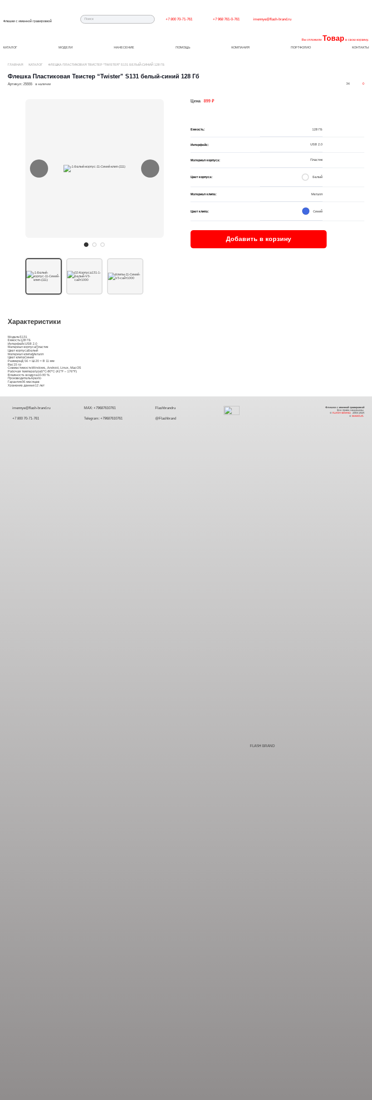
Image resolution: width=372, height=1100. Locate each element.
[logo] (27, 17)
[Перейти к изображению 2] (94, 244)
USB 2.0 (31, 343)
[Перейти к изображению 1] (86, 244)
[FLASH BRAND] (236, 746)
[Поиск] (151, 19)
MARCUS (357, 416)
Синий (29, 357)
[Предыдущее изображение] (39, 168)
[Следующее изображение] (150, 168)
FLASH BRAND (262, 745)
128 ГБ (25, 340)
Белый (33, 350)
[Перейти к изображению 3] (102, 244)
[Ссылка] (204, 19)
